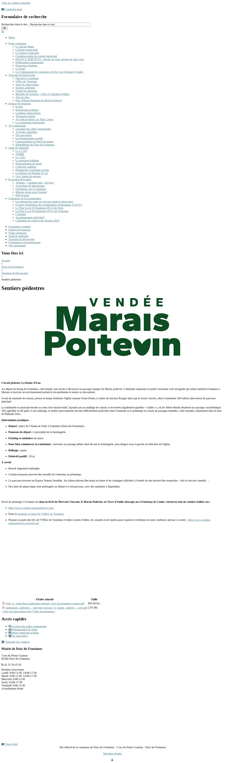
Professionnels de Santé (28, 163)
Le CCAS (21, 151)
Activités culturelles (26, 132)
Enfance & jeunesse (19, 229)
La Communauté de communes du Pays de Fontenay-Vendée (49, 71)
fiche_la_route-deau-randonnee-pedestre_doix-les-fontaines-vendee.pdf (44, 603)
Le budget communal (27, 52)
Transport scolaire (25, 116)
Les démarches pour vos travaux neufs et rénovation (44, 201)
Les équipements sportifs (29, 138)
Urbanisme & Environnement (24, 198)
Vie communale (17, 125)
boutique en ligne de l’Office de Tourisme (41, 513)
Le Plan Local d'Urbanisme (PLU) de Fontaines (42, 211)
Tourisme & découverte (21, 239)
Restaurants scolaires (26, 109)
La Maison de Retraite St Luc (31, 173)
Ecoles (19, 106)
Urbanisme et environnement (24, 242)
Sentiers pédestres (25, 87)
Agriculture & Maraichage (30, 185)
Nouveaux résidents (26, 65)
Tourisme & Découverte (21, 75)
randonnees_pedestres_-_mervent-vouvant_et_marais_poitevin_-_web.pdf (46, 607)
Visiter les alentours (26, 90)
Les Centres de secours (28, 176)
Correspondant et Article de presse (34, 141)
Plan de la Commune (27, 78)
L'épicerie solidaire (25, 166)
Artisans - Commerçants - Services (34, 182)
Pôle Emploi (22, 195)
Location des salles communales (33, 128)
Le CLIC (20, 157)
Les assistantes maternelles (30, 122)
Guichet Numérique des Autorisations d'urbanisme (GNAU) (48, 204)
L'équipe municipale (26, 49)
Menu (11, 37)
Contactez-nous (13, 9)
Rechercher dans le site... (15, 24)
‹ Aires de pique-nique (13, 611)
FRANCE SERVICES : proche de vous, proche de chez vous (49, 59)
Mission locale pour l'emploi (31, 192)
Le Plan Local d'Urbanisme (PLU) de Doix (39, 207)
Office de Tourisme (26, 81)
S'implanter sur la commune (30, 188)
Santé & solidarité (18, 236)
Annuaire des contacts (17, 641)
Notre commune (17, 43)
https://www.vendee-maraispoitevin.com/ (31, 507)
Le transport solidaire (27, 160)
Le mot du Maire (24, 46)
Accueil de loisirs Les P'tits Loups (34, 119)
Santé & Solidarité (18, 147)
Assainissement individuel (29, 217)
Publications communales (29, 62)
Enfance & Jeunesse (19, 103)
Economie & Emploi (19, 179)
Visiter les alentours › (43, 611)
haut (29, 611)
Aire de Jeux (22, 97)
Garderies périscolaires (28, 113)
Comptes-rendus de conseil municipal (36, 56)
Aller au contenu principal (15, 2)
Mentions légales (112, 753)
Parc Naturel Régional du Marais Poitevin (38, 100)
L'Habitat (20, 214)
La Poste (20, 68)
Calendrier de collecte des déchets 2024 (37, 220)
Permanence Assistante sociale (32, 170)
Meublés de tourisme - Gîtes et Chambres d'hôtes (42, 94)
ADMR (19, 154)
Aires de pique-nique (27, 84)
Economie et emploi (19, 226)
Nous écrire (11, 744)
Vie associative (23, 135)
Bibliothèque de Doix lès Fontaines (34, 144)
